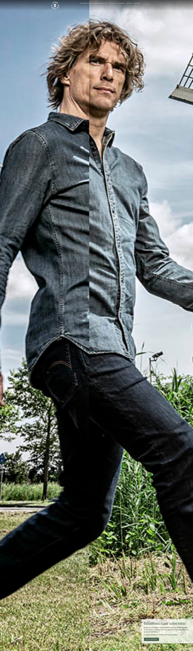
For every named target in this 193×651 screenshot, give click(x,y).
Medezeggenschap (100, 3)
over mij (129, 3)
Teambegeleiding (86, 3)
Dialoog (112, 3)
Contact (137, 3)
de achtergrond (151, 639)
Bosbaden (120, 3)
